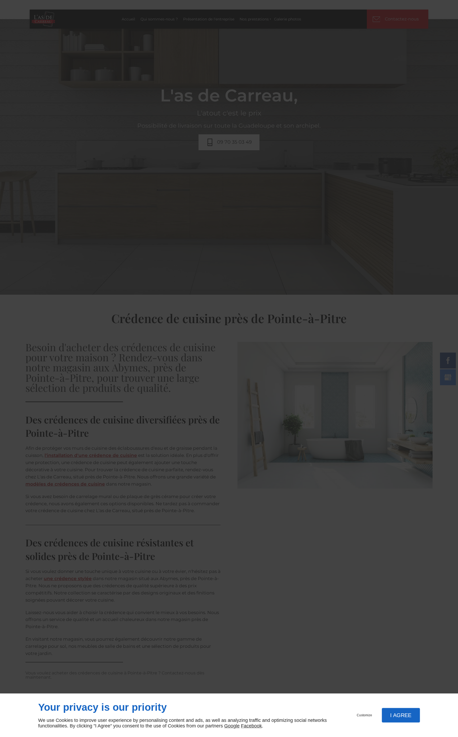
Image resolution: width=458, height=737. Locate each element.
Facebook (251, 726)
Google (232, 726)
